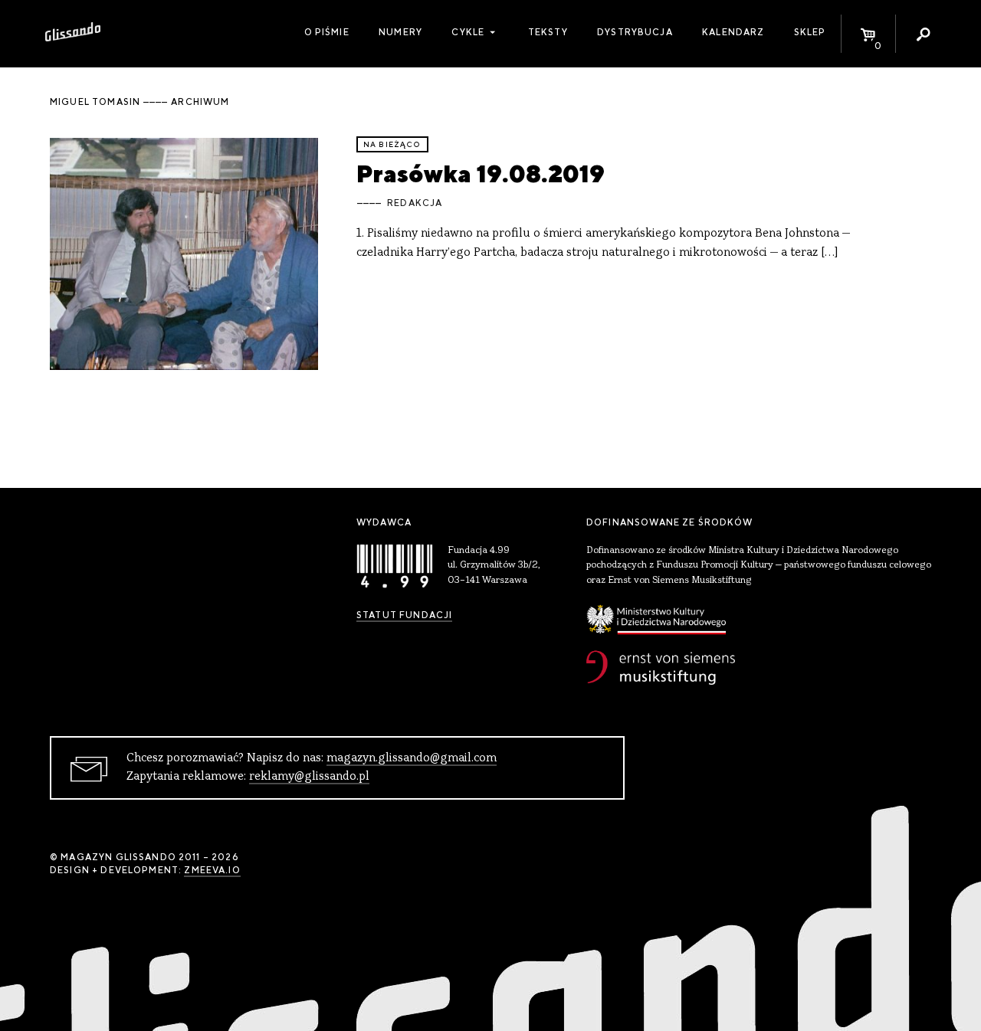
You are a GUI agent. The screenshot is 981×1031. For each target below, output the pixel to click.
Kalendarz (733, 32)
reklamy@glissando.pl (309, 777)
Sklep (810, 32)
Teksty (548, 32)
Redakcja (414, 203)
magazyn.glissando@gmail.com (411, 758)
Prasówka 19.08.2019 (480, 173)
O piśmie (326, 32)
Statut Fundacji (404, 615)
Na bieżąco (392, 144)
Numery (400, 32)
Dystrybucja (635, 32)
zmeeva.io (212, 870)
